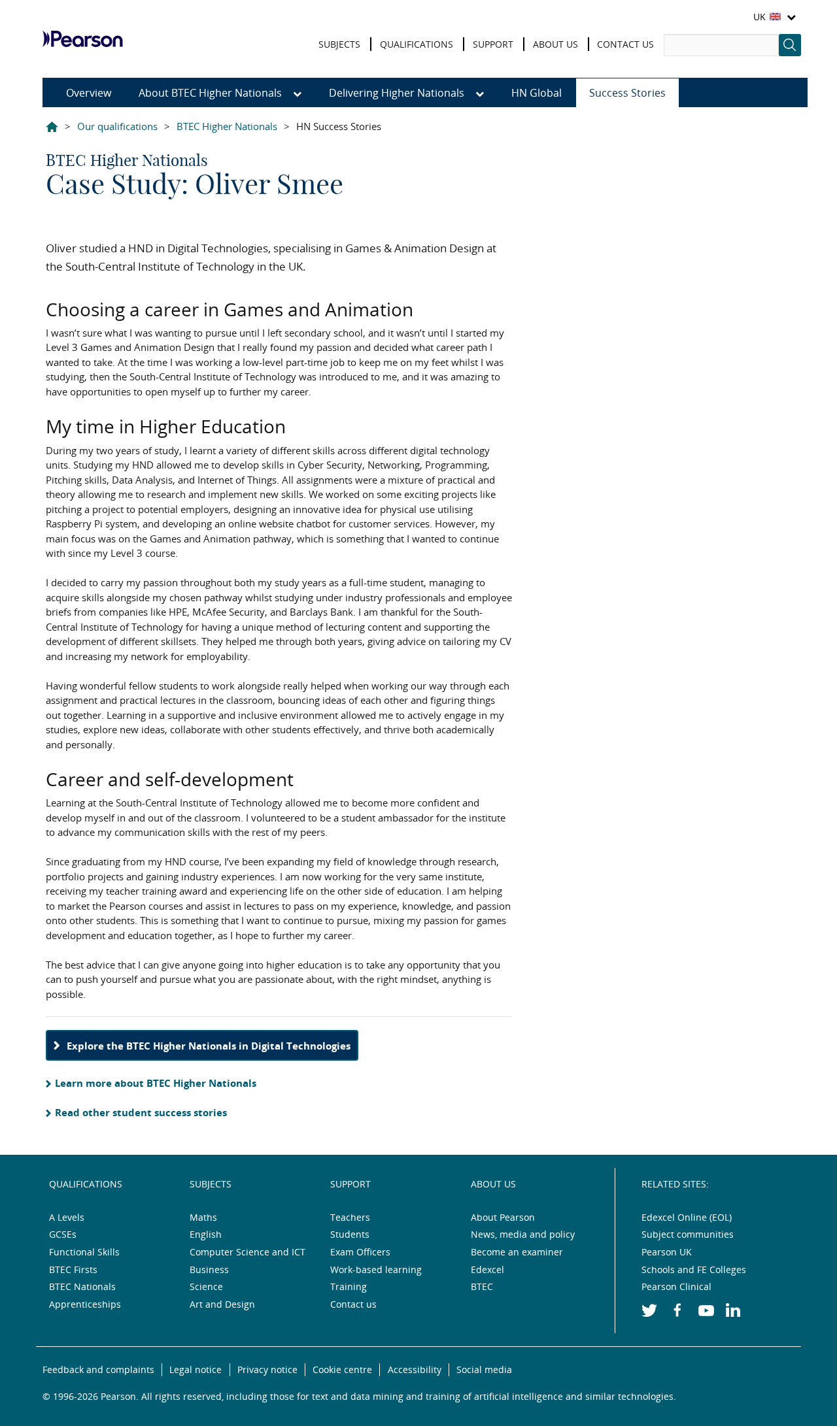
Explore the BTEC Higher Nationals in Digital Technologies (208, 1045)
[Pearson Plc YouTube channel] (712, 1316)
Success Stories (627, 93)
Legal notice (195, 1369)
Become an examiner (517, 1252)
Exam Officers (360, 1252)
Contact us (353, 1304)
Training (348, 1286)
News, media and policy (523, 1234)
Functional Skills (84, 1252)
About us (493, 1184)
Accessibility (414, 1369)
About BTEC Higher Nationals (211, 93)
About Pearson (503, 1217)
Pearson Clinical (676, 1286)
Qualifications (85, 1184)
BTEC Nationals (82, 1286)
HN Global (536, 93)
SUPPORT (493, 44)
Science (206, 1286)
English (206, 1234)
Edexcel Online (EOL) (686, 1217)
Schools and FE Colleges (693, 1269)
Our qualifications (117, 126)
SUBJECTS (339, 44)
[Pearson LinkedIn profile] (740, 1316)
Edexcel (487, 1269)
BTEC (482, 1286)
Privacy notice (267, 1369)
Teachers (350, 1217)
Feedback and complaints (98, 1369)
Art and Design (222, 1304)
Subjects (210, 1184)
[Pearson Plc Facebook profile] (684, 1316)
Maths (203, 1217)
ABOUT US (555, 44)
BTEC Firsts (73, 1269)
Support (350, 1184)
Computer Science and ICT (247, 1252)
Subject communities (687, 1234)
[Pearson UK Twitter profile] (655, 1316)
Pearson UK (101, 38)
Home (52, 129)
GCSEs (63, 1234)
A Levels (66, 1217)
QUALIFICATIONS (416, 44)
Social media (484, 1369)
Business (209, 1269)
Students (349, 1234)
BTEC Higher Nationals (227, 126)
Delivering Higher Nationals (398, 93)
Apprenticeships (85, 1304)
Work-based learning (376, 1269)
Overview (88, 93)
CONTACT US (625, 44)
